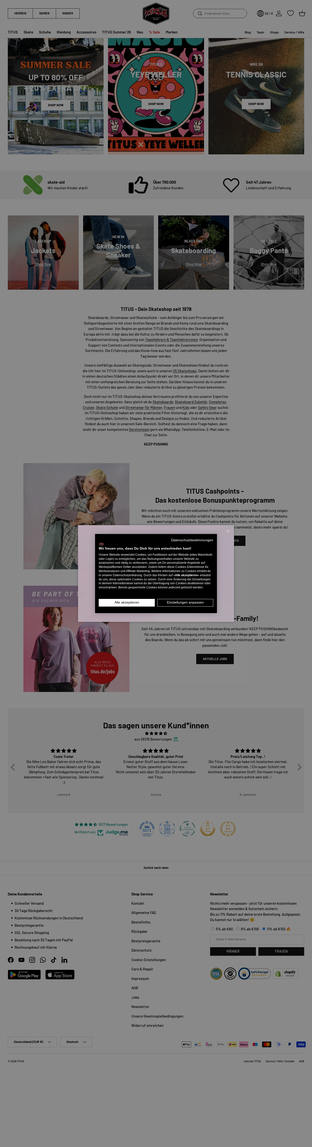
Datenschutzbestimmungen (192, 540)
